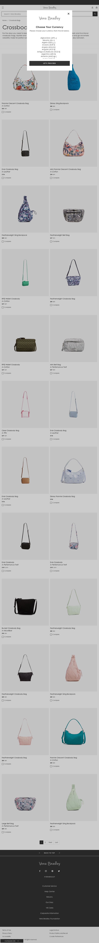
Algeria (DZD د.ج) (48, 42)
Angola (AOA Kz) (49, 47)
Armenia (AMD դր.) (49, 56)
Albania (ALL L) (49, 40)
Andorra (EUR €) (48, 45)
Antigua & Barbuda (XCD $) (48, 52)
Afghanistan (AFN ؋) (48, 38)
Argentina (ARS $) (48, 54)
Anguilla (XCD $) (48, 49)
